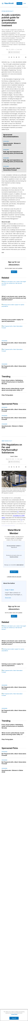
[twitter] (14, 57)
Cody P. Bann (14, 456)
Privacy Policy (14, 1014)
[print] (25, 57)
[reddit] (16, 57)
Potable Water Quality (8, 11)
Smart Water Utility (7, 440)
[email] (19, 57)
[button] (3, 3)
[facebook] (9, 57)
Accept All (14, 1018)
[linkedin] (11, 57)
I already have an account (14, 576)
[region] (14, 1015)
